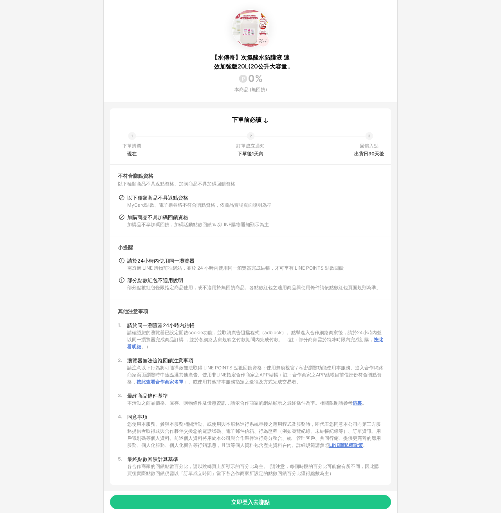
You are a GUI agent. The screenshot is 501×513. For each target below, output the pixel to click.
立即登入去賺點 (250, 502)
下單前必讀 (246, 119)
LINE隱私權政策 (346, 445)
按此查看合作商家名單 (160, 382)
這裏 (357, 403)
